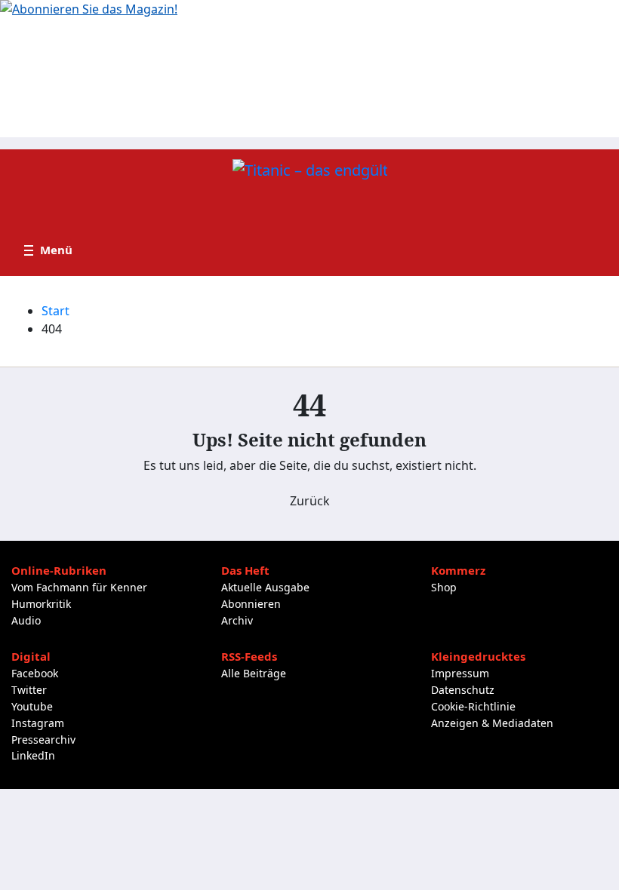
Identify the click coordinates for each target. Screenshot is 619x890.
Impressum (460, 673)
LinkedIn (33, 755)
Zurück (310, 501)
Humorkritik (41, 604)
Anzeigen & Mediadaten (492, 723)
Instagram (37, 723)
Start (55, 310)
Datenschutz (462, 690)
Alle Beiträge (253, 673)
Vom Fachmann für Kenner (79, 587)
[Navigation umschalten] (48, 250)
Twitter (29, 690)
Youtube (32, 706)
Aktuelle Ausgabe (265, 587)
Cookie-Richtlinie (473, 706)
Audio (26, 620)
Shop (444, 587)
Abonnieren (251, 604)
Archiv (237, 620)
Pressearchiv (43, 739)
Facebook (34, 673)
